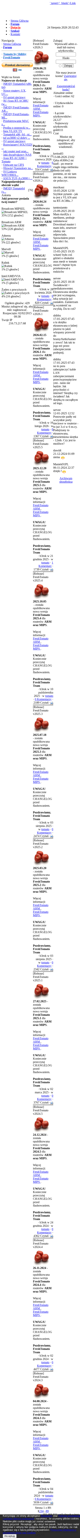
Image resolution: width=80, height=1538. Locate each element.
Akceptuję (9, 1536)
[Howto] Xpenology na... (18, 168)
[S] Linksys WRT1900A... (9, 173)
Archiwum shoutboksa (66, 480)
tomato (45, 162)
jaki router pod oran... (15, 151)
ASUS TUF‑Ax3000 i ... (17, 178)
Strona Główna (12, 44)
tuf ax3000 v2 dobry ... (16, 137)
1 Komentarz (46, 564)
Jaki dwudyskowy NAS (17, 154)
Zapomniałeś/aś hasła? (66, 88)
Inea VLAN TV (12, 131)
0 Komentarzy (45, 164)
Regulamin (46, 1515)
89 (47, 1511)
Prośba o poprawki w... (16, 127)
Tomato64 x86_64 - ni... (17, 134)
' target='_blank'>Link (63, 3)
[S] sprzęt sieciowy (14, 97)
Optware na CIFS (13, 164)
